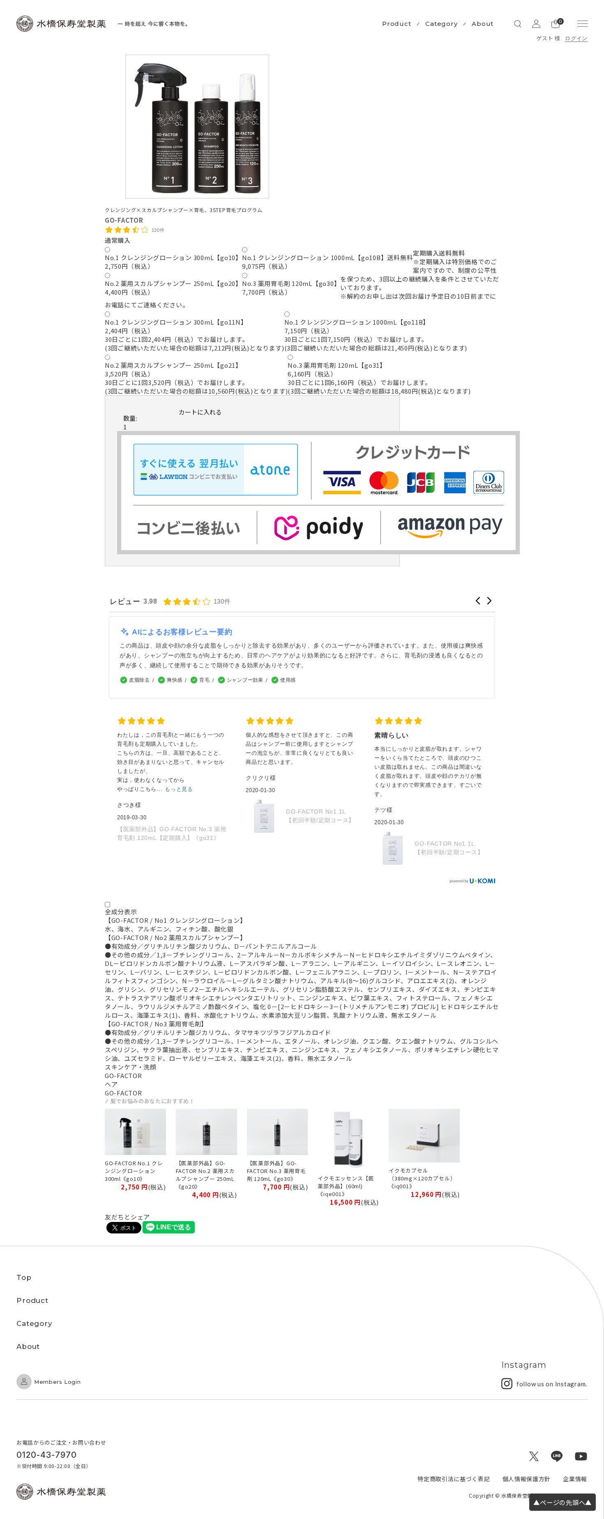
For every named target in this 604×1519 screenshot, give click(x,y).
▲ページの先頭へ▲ (562, 1502)
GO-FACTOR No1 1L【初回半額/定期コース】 (320, 815)
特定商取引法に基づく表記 (453, 1479)
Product (396, 24)
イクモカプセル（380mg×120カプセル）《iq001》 (422, 1178)
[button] (478, 600)
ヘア (111, 1084)
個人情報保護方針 (527, 1479)
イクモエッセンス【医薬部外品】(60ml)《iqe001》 (346, 1186)
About (482, 24)
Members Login (57, 1381)
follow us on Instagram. (551, 1384)
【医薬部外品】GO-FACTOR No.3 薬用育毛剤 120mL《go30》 (276, 1170)
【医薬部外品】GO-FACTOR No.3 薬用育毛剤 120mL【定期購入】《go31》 (171, 833)
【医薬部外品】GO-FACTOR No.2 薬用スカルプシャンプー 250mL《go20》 (205, 1174)
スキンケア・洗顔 (131, 1067)
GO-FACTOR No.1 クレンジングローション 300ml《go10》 (134, 1170)
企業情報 (575, 1479)
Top (24, 1277)
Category (441, 24)
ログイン (576, 38)
